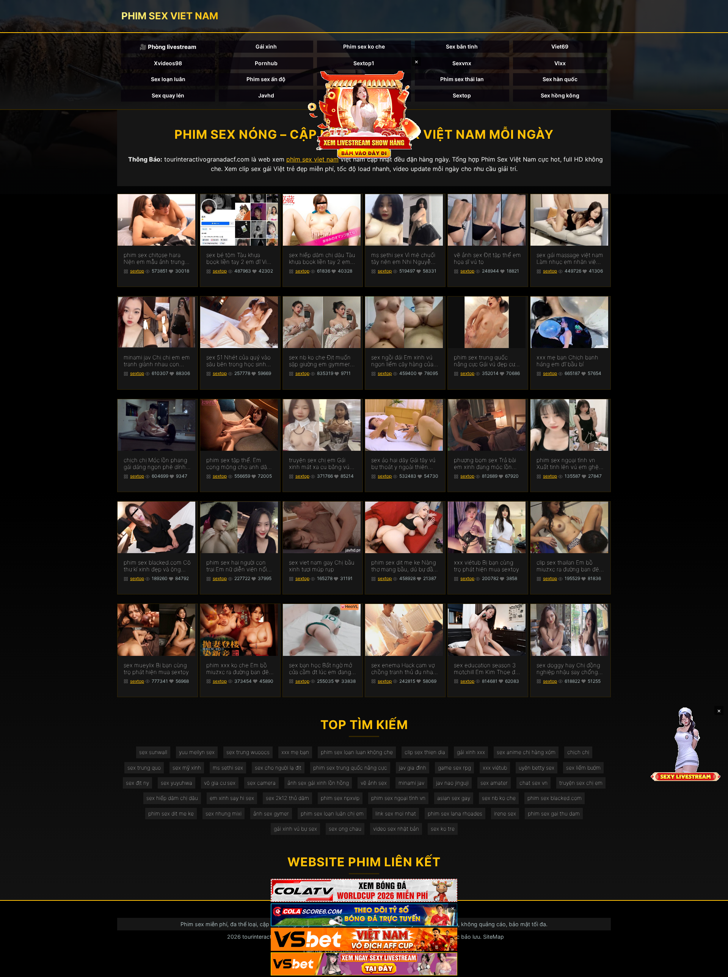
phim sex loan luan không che (357, 752)
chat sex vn (533, 782)
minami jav (411, 782)
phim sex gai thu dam (554, 813)
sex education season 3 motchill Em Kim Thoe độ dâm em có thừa (486, 669)
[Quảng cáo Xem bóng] (364, 890)
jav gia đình (412, 767)
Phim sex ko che (364, 46)
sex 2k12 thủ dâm (287, 798)
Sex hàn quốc (560, 79)
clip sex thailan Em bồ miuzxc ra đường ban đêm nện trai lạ (570, 566)
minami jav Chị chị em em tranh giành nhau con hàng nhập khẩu (157, 361)
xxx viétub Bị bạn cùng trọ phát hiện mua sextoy (486, 566)
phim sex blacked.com (554, 798)
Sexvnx (461, 63)
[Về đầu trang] (711, 968)
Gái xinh (266, 46)
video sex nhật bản (396, 828)
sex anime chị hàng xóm (526, 752)
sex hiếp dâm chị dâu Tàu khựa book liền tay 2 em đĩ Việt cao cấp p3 (322, 258)
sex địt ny (137, 782)
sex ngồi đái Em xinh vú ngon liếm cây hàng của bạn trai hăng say (402, 361)
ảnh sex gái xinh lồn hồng (318, 782)
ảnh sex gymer (271, 813)
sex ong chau (345, 828)
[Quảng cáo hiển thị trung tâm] (364, 114)
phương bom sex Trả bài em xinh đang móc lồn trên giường (485, 463)
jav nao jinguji (452, 782)
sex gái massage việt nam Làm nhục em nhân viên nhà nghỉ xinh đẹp (570, 258)
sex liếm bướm (583, 767)
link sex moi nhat (395, 813)
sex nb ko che (499, 798)
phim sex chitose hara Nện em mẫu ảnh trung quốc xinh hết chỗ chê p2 (157, 258)
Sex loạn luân (168, 79)
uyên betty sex (536, 767)
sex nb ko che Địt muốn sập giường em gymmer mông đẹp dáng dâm (320, 361)
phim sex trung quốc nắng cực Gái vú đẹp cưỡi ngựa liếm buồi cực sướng (486, 361)
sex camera (261, 782)
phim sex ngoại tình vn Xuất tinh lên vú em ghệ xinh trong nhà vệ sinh (568, 463)
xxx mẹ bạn (295, 752)
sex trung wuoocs (248, 752)
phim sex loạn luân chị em (332, 813)
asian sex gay (453, 798)
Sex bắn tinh (462, 46)
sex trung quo (144, 767)
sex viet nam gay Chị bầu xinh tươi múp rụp (322, 566)
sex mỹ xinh (187, 767)
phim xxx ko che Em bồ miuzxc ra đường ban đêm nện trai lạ (240, 669)
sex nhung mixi (224, 813)
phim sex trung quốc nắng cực (350, 767)
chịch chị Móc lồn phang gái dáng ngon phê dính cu (155, 463)
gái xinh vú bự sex (295, 828)
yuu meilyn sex (197, 752)
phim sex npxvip (340, 798)
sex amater (494, 782)
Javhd (266, 95)
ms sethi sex (228, 767)
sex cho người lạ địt (278, 767)
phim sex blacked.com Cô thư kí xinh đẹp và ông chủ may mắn (157, 566)
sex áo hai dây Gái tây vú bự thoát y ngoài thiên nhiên (403, 463)
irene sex (505, 813)
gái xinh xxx (471, 752)
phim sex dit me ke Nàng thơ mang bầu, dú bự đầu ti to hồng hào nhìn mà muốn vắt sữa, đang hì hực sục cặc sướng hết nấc (403, 566)
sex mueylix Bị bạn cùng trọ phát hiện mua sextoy (156, 669)
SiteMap (493, 936)
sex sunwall (153, 752)
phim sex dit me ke (171, 813)
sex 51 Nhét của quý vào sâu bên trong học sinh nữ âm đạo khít (238, 361)
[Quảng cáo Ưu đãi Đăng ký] (364, 915)
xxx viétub (495, 767)
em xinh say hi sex (232, 798)
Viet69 (559, 46)
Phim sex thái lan (462, 79)
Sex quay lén (168, 95)
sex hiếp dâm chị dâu (172, 798)
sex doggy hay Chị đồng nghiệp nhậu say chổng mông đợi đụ (568, 669)
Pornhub (266, 63)
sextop (137, 271)
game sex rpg (454, 767)
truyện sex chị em (580, 782)
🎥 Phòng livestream (168, 46)
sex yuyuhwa (176, 782)
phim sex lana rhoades (455, 813)
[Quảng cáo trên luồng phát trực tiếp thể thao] (364, 963)
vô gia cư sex (219, 782)
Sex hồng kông (560, 95)
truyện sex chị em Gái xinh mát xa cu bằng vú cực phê (319, 463)
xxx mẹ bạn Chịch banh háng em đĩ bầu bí (567, 361)
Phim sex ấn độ (266, 79)
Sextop (462, 95)
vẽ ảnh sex (374, 782)
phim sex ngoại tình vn (398, 798)
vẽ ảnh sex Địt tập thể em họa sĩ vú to (487, 258)
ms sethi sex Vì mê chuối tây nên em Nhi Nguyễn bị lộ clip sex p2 (403, 258)
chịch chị (578, 752)
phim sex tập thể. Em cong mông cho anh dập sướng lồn (238, 463)
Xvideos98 (168, 63)
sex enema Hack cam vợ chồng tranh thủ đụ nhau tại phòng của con (403, 669)
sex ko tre (443, 828)
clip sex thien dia (425, 752)
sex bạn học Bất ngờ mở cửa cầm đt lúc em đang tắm (320, 669)
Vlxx (560, 63)
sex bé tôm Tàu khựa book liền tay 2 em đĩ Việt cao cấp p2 (239, 258)
